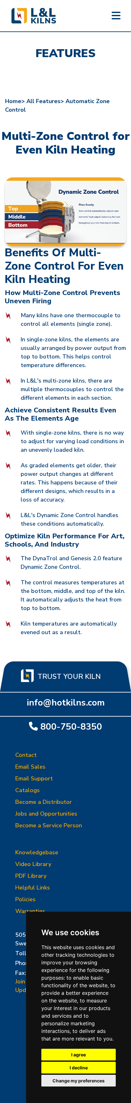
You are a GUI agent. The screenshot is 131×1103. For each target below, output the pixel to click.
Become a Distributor (43, 802)
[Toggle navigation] (116, 16)
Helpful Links (32, 887)
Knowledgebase (36, 852)
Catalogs (27, 790)
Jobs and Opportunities (46, 813)
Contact (26, 755)
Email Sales (30, 767)
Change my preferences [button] (78, 1080)
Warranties (30, 911)
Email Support (34, 778)
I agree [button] (78, 1054)
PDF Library (30, 876)
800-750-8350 (71, 726)
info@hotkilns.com (66, 703)
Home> (15, 101)
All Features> (45, 101)
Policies (25, 899)
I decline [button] (79, 1067)
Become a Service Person (48, 825)
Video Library (33, 864)
